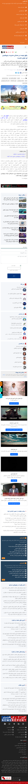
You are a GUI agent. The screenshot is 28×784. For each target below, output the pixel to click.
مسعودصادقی (19, 357)
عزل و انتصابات (13, 80)
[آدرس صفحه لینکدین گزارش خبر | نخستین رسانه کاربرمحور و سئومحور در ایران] (18, 724)
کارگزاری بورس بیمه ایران (17, 318)
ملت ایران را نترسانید (14, 423)
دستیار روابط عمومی (22, 752)
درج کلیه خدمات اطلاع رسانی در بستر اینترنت (16, 553)
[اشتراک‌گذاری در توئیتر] (18, 72)
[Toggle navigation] (25, 47)
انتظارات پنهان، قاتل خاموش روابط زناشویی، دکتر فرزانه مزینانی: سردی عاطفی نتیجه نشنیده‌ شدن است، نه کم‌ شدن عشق (14, 608)
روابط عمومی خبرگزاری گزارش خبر (15, 293)
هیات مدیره (25, 83)
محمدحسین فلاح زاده (17, 366)
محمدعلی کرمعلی (18, 362)
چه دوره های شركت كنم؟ (14, 503)
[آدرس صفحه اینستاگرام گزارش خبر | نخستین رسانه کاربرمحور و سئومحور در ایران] (23, 724)
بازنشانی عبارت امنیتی (14, 270)
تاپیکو (18, 78)
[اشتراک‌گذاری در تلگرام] (16, 72)
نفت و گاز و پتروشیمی (5, 80)
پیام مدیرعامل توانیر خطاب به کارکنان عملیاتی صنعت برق (14, 588)
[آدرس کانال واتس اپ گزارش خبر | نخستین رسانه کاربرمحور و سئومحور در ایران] (9, 724)
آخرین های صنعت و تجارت (18, 620)
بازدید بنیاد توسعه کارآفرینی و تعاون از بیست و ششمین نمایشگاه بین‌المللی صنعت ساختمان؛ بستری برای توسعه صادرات (14, 602)
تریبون (20, 337)
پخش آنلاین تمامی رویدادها (19, 550)
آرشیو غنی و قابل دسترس (20, 548)
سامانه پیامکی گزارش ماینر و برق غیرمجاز (17, 590)
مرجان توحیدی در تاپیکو (19, 154)
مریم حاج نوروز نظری (17, 353)
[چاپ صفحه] (4, 52)
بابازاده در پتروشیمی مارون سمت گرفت (16, 156)
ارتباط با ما (24, 754)
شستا (26, 80)
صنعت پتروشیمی (20, 80)
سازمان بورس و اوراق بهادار (16, 323)
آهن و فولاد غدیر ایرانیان (17, 332)
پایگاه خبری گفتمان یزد (17, 303)
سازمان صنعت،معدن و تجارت (16, 328)
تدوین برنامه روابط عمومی (21, 747)
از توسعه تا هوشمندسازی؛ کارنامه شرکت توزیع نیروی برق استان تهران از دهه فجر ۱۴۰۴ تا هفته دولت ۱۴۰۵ (14, 3)
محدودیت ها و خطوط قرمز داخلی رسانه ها (17, 571)
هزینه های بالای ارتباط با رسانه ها (18, 570)
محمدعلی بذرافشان (18, 348)
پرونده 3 (1, 396)
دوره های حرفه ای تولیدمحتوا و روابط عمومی (14, 498)
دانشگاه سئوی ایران (18, 307)
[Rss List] (14, 39)
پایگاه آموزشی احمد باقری (16, 289)
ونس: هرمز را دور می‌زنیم (20, 631)
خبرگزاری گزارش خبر (12, 78)
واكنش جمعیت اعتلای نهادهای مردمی (14, 430)
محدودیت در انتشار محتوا (20, 577)
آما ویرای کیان (10, 779)
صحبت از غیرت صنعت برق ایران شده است (16, 637)
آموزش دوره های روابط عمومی (20, 745)
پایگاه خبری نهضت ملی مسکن (15, 298)
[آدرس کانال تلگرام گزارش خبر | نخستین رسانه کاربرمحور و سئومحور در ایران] (14, 724)
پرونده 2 (1, 390)
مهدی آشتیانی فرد (20, 70)
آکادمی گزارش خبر (22, 749)
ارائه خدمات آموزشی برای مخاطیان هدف (17, 552)
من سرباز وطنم (14, 449)
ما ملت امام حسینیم (14, 403)
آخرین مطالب (21, 685)
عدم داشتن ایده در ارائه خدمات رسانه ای (17, 573)
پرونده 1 (1, 383)
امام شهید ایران (14, 474)
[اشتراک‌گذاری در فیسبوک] (20, 72)
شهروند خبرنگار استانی (22, 743)
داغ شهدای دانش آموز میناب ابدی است (14, 398)
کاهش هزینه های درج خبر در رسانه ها (17, 555)
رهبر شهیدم (14, 480)
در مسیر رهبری (14, 454)
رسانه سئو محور (5, 78)
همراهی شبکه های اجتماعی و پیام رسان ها (17, 546)
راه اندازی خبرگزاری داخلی (20, 544)
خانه (26, 52)
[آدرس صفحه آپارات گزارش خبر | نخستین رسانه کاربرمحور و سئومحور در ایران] (5, 724)
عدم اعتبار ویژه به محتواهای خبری (18, 575)
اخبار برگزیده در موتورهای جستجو (17, 585)
